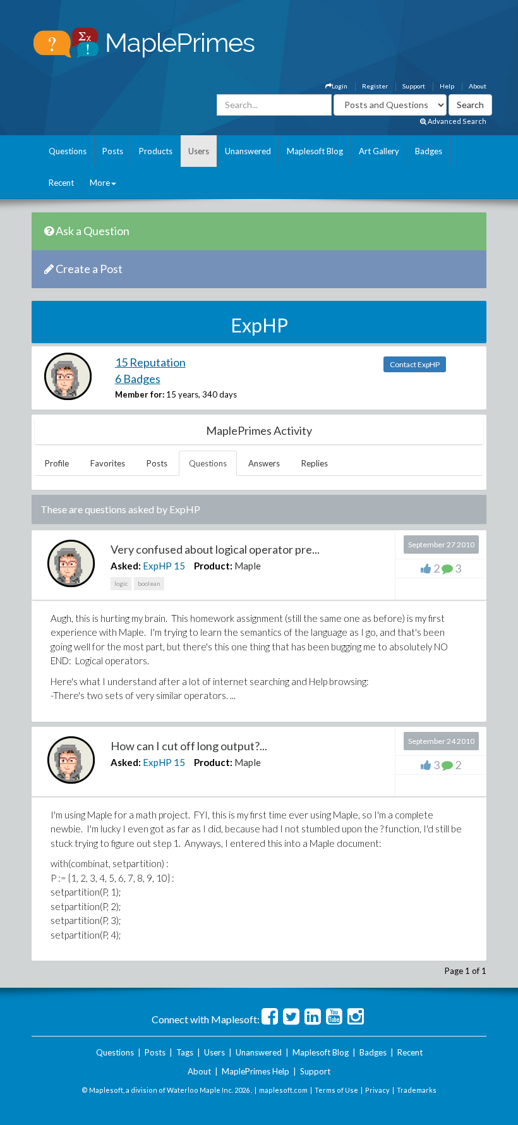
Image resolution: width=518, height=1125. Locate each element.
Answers (264, 463)
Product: (213, 565)
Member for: (139, 394)
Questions (68, 151)
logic (121, 583)
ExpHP (157, 565)
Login (339, 86)
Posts (112, 151)
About (477, 86)
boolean (149, 583)
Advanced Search (456, 121)
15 (179, 565)
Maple (247, 565)
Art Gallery (379, 151)
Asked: (126, 565)
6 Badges (137, 379)
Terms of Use (336, 1090)
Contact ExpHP (415, 364)
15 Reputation (150, 362)
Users (198, 151)
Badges (428, 151)
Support (413, 86)
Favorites (107, 463)
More (100, 183)
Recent (61, 183)
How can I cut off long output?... (189, 746)
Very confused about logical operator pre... (215, 549)
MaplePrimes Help (255, 1071)
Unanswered (248, 151)
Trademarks (417, 1090)
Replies (314, 463)
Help (447, 86)
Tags (184, 1052)
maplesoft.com (283, 1090)
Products (155, 151)
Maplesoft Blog (315, 151)
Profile (57, 463)
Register (375, 86)
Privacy (377, 1090)
